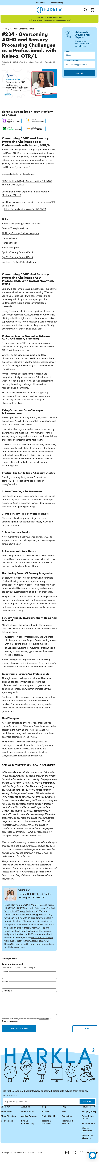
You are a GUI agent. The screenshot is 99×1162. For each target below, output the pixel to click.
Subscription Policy (88, 1117)
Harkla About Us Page (42, 937)
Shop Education (8, 1116)
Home (4, 28)
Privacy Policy (44, 1019)
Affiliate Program (29, 1116)
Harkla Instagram (10, 247)
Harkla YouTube (9, 242)
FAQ (63, 1106)
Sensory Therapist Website (15, 228)
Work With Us (27, 1111)
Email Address (10, 1096)
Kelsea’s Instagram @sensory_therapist (21, 223)
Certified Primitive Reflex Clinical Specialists (25, 914)
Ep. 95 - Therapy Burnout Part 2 (17, 257)
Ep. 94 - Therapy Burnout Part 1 (17, 252)
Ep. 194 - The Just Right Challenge (19, 261)
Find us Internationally (27, 1122)
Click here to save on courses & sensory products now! (49, 20)
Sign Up (80, 73)
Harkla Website (9, 237)
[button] (92, 1155)
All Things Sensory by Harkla (22, 28)
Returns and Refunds (67, 1122)
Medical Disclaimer (87, 1129)
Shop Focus (6, 1111)
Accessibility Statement (87, 1136)
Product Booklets (49, 1116)
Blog (44, 1106)
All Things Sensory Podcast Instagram (20, 233)
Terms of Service (8, 1021)
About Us (25, 1106)
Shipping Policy (89, 1111)
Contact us (67, 1116)
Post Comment (19, 1028)
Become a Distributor (46, 1122)
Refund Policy (88, 1106)
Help (64, 1111)
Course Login (7, 1120)
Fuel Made (37, 1152)
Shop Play (5, 1106)
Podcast (45, 1111)
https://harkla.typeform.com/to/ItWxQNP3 (25, 209)
